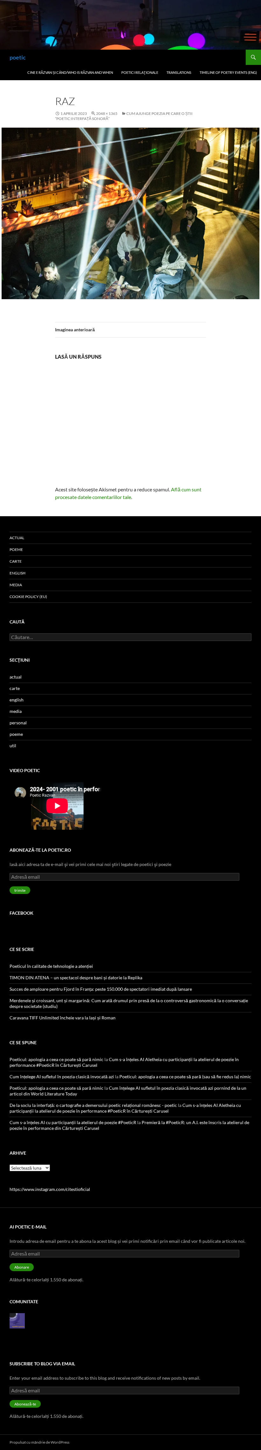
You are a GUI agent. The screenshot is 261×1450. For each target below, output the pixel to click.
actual (17, 537)
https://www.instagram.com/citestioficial (50, 1189)
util (13, 745)
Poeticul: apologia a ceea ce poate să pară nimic (56, 1059)
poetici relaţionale (139, 72)
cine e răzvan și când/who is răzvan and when (70, 72)
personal (18, 722)
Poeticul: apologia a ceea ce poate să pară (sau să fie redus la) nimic (185, 1076)
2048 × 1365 (106, 113)
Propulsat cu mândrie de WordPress (39, 1442)
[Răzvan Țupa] (17, 1320)
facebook (21, 913)
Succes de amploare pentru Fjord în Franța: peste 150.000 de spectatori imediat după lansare (101, 989)
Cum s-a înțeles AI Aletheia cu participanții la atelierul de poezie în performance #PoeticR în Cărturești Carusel (125, 1108)
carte (16, 561)
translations (178, 72)
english (17, 573)
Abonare (21, 1267)
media (16, 584)
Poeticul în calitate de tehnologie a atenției (51, 966)
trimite (19, 890)
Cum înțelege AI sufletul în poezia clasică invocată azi (62, 1076)
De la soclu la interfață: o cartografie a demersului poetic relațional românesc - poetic (93, 1105)
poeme (16, 549)
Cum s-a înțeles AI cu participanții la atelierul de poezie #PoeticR (73, 1122)
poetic (18, 57)
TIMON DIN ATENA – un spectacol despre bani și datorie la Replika (76, 977)
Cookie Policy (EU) (28, 596)
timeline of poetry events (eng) (228, 72)
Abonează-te (25, 1404)
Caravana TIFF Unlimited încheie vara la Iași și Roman (63, 1017)
